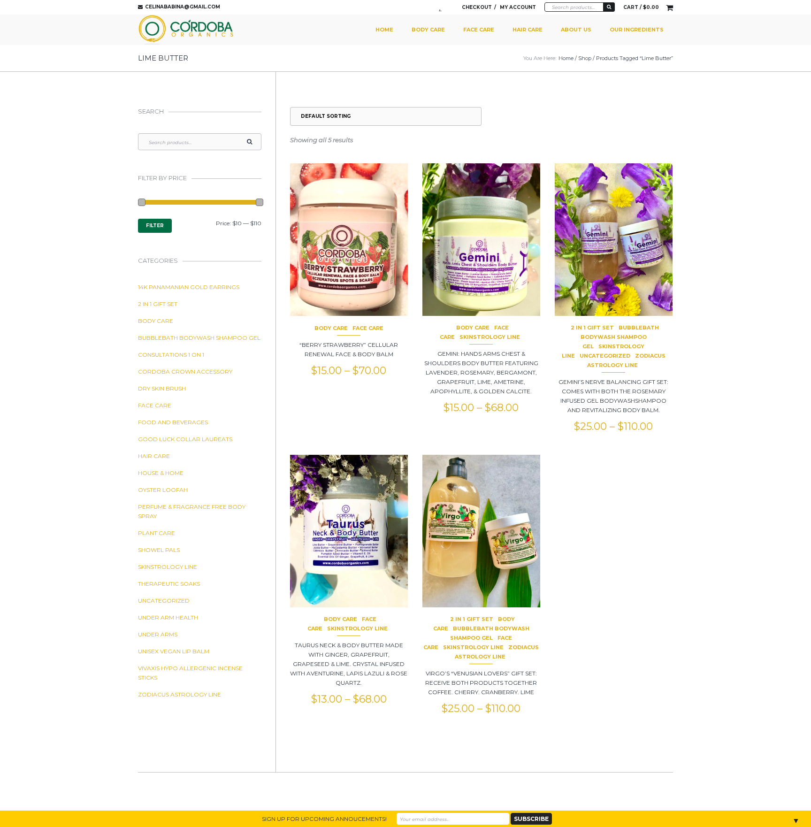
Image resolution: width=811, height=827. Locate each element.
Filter (155, 225)
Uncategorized (605, 355)
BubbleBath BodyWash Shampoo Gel (620, 337)
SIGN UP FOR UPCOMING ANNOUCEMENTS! (324, 818)
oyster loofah (163, 489)
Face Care (478, 29)
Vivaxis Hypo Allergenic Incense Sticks (190, 673)
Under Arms (157, 634)
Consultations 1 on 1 (171, 354)
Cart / (641, 7)
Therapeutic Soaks (169, 583)
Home (384, 29)
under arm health (168, 617)
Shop (584, 58)
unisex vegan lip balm (173, 651)
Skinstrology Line (489, 337)
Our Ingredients (637, 29)
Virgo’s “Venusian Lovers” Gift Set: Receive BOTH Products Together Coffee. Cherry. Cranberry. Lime (481, 683)
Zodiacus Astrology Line (179, 694)
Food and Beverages (173, 422)
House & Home (161, 472)
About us (576, 29)
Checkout (477, 7)
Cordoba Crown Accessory (185, 371)
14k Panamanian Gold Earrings (188, 287)
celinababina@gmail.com (182, 7)
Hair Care (528, 29)
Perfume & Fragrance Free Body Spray (191, 511)
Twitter (442, 7)
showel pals (159, 549)
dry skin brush (162, 388)
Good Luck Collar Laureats (185, 439)
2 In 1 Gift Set (592, 327)
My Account (518, 7)
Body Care (428, 29)
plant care (156, 532)
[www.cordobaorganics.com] (186, 30)
